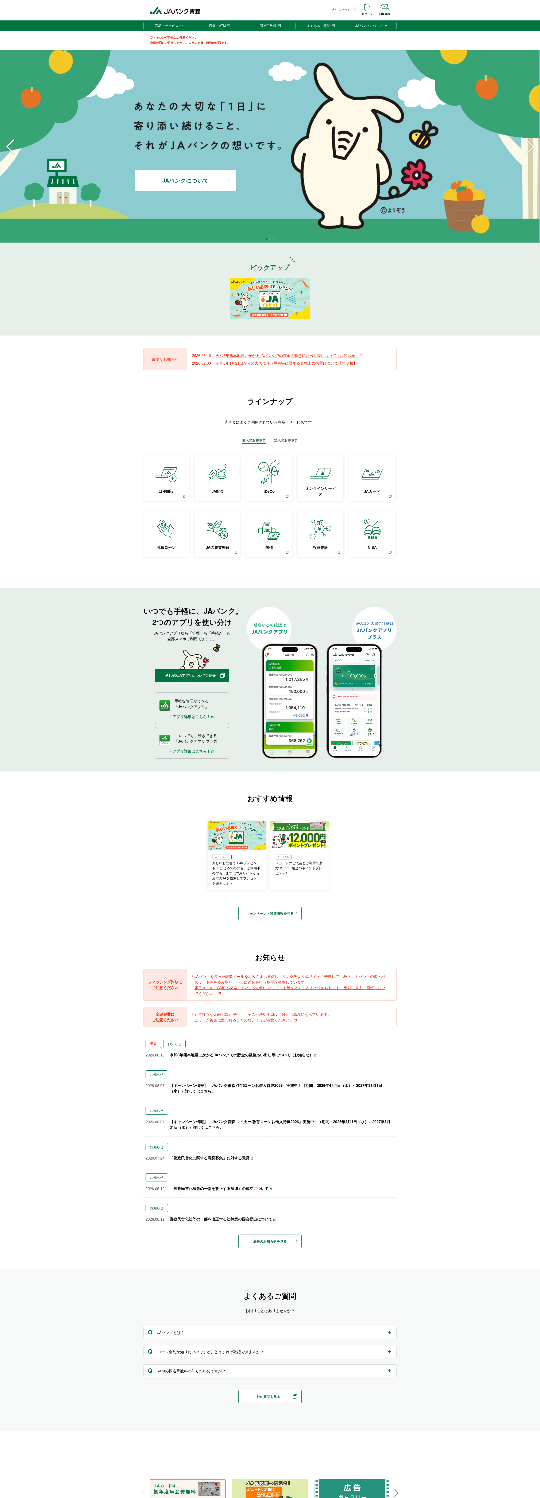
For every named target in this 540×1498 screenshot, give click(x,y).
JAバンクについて (185, 180)
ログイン (367, 14)
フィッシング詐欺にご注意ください (173, 37)
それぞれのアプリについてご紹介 (190, 675)
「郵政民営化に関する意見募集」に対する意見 (210, 1158)
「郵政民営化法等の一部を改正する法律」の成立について (219, 1188)
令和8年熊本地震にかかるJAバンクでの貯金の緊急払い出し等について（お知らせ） (287, 355)
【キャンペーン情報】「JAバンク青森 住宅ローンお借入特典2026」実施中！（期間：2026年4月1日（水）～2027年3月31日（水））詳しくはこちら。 (276, 1088)
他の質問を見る (268, 1396)
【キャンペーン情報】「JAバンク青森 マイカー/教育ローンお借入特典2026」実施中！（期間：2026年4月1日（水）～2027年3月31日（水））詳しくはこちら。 (280, 1124)
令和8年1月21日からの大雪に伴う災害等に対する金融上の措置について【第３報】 (286, 363)
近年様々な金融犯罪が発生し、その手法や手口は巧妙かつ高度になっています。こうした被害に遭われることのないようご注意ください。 (262, 1017)
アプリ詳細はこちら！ (192, 716)
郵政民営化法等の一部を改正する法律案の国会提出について (221, 1219)
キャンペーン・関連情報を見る (270, 913)
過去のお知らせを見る (270, 1241)
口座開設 (384, 14)
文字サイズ (346, 10)
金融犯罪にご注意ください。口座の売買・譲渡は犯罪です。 (190, 42)
